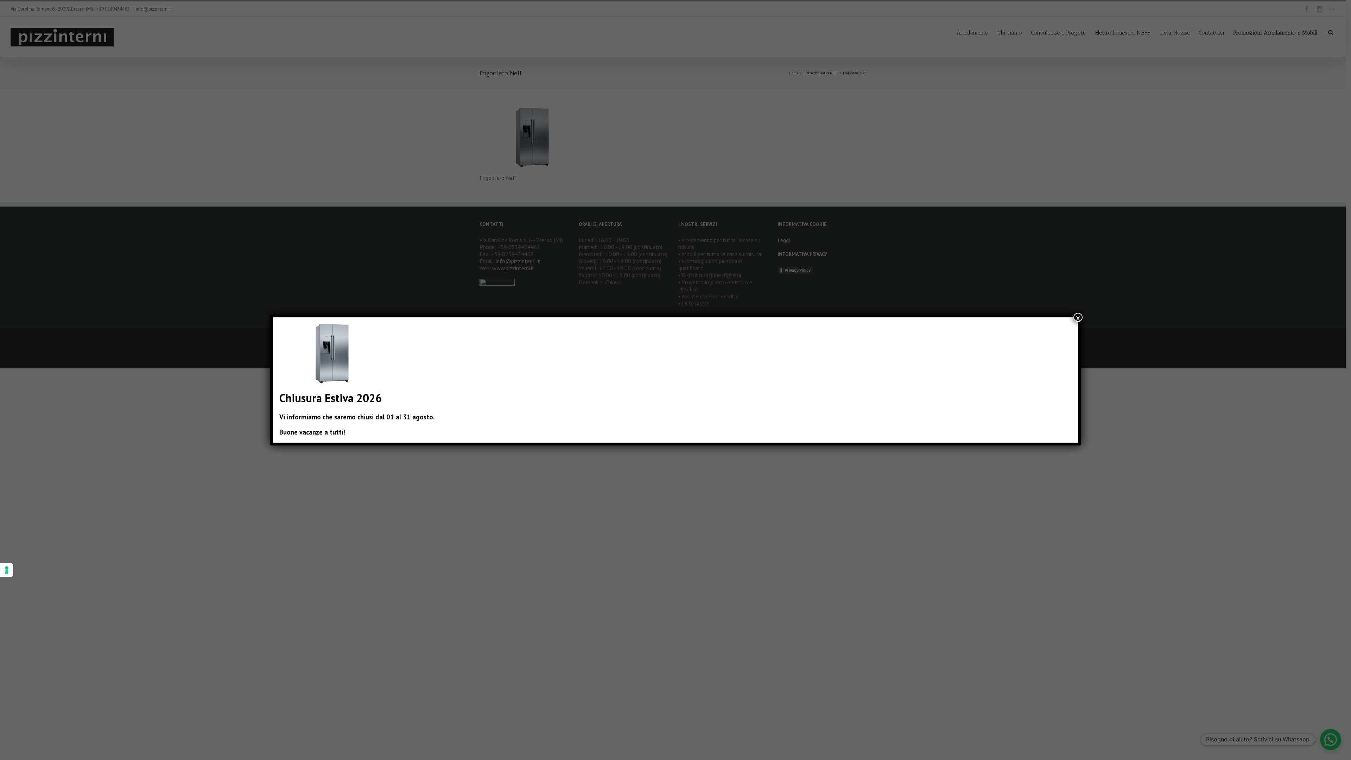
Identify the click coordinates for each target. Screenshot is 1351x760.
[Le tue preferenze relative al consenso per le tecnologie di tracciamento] (6, 570)
